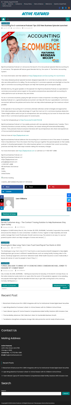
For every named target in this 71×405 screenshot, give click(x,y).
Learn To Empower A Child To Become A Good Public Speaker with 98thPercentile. (11, 285)
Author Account (6, 6)
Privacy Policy (28, 4)
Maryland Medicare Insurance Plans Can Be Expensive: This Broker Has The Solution (62, 285)
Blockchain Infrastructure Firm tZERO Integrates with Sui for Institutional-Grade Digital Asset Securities (36, 303)
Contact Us (18, 4)
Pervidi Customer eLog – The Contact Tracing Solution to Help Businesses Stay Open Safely (33, 223)
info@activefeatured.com (13, 355)
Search (3, 391)
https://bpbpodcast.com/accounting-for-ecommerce (47, 76)
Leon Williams (17, 28)
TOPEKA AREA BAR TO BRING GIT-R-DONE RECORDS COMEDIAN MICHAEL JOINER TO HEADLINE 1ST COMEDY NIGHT (34, 267)
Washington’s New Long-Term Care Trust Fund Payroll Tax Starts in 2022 (31, 245)
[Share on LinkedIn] (2, 208)
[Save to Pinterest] (2, 204)
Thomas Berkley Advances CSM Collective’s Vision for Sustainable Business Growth (29, 315)
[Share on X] (2, 200)
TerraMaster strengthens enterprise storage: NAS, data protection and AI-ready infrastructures (33, 319)
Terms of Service (38, 4)
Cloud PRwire (5, 23)
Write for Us (49, 4)
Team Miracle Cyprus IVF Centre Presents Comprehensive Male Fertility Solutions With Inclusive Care (35, 311)
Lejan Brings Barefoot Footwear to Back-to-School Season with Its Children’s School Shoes (32, 307)
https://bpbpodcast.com (21, 135)
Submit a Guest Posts (60, 4)
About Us (10, 4)
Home (4, 4)
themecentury (50, 403)
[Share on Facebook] (2, 197)
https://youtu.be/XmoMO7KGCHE (31, 120)
